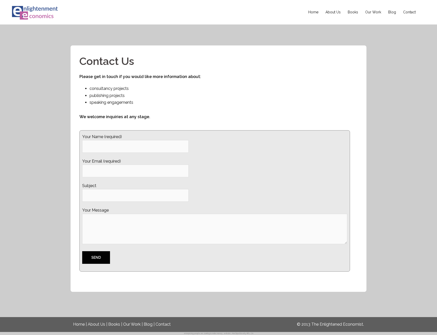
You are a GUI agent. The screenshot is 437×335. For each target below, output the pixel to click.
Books (353, 12)
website (227, 333)
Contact (409, 12)
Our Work (373, 12)
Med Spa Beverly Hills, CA (242, 333)
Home (313, 12)
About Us (333, 12)
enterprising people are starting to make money (203, 333)
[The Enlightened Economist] (35, 12)
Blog (392, 12)
